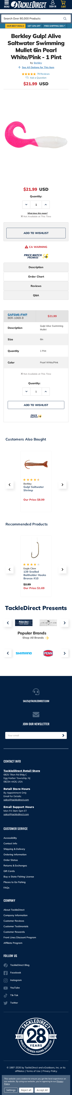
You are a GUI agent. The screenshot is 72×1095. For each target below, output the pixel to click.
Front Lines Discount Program (20, 937)
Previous (8, 623)
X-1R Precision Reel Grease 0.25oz (33, 575)
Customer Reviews (14, 920)
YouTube (15, 987)
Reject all (26, 1090)
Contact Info (10, 843)
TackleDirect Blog (19, 965)
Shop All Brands (33, 637)
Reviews (36, 286)
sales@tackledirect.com (16, 799)
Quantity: (36, 196)
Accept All (42, 1090)
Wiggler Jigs (31, 487)
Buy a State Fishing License (19, 876)
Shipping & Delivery (14, 848)
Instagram (16, 980)
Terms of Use (33, 1071)
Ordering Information (15, 854)
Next (64, 623)
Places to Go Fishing (15, 882)
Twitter (14, 1002)
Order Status (11, 860)
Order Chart (36, 276)
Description (36, 267)
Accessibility (10, 837)
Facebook (15, 972)
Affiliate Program (13, 942)
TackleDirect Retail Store (22, 770)
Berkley (38, 62)
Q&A (36, 295)
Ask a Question (38, 77)
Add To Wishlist (36, 233)
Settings (11, 1090)
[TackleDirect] (29, 4)
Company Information (15, 915)
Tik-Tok (14, 995)
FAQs (6, 887)
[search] (64, 18)
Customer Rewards (14, 931)
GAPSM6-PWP (17, 314)
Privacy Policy (50, 1071)
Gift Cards (9, 871)
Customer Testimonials (16, 926)
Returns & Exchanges (15, 865)
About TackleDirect (14, 909)
